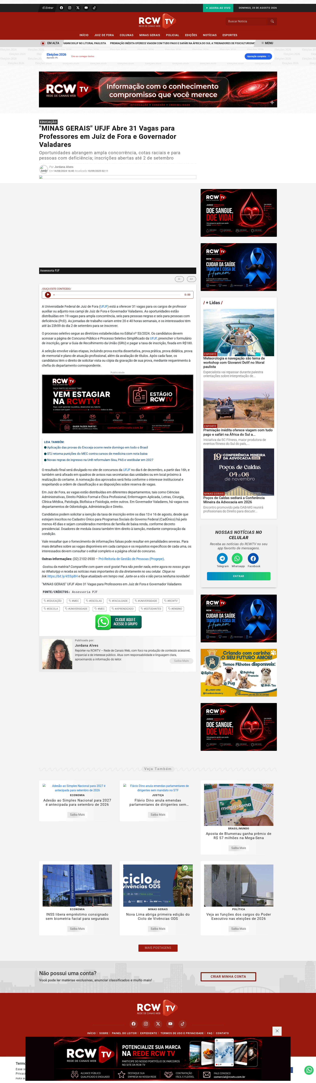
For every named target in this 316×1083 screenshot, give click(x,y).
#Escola (52, 608)
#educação (54, 600)
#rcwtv (172, 600)
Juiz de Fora (105, 35)
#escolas (95, 600)
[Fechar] (277, 1031)
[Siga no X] (78, 8)
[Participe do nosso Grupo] (117, 623)
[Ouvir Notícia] (48, 295)
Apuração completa (256, 56)
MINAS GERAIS (151, 35)
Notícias (211, 35)
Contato (222, 1033)
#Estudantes (152, 608)
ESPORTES (230, 35)
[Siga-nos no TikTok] (182, 1024)
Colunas (128, 35)
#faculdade (119, 600)
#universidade (147, 600)
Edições (192, 35)
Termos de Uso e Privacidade (182, 1033)
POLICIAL (174, 35)
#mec (75, 600)
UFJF (104, 306)
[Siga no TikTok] (94, 8)
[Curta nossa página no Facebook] (133, 1024)
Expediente (148, 1033)
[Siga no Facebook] (61, 8)
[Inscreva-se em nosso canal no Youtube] (170, 1024)
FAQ (209, 1033)
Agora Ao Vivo (219, 8)
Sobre (103, 1033)
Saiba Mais (181, 661)
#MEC (101, 608)
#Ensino (176, 608)
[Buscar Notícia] (272, 21)
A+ (191, 279)
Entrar (49, 8)
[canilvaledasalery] (239, 673)
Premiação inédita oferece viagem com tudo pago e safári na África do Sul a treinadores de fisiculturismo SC (169, 43)
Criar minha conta (228, 976)
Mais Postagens (158, 948)
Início (86, 35)
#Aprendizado (124, 608)
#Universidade (77, 608)
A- (179, 279)
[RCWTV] (158, 21)
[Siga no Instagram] (70, 8)
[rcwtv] (158, 89)
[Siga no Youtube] (86, 8)
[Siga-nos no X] (158, 1024)
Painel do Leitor (124, 1033)
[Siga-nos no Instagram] (146, 1024)
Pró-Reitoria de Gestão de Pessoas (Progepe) (131, 559)
